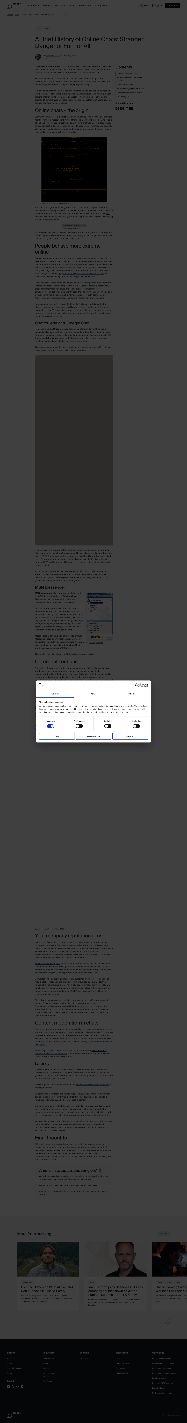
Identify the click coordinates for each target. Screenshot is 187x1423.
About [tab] (131, 694)
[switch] (79, 726)
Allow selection (93, 736)
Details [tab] (93, 694)
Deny (57, 736)
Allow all (130, 736)
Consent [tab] (55, 694)
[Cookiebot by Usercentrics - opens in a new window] (137, 685)
